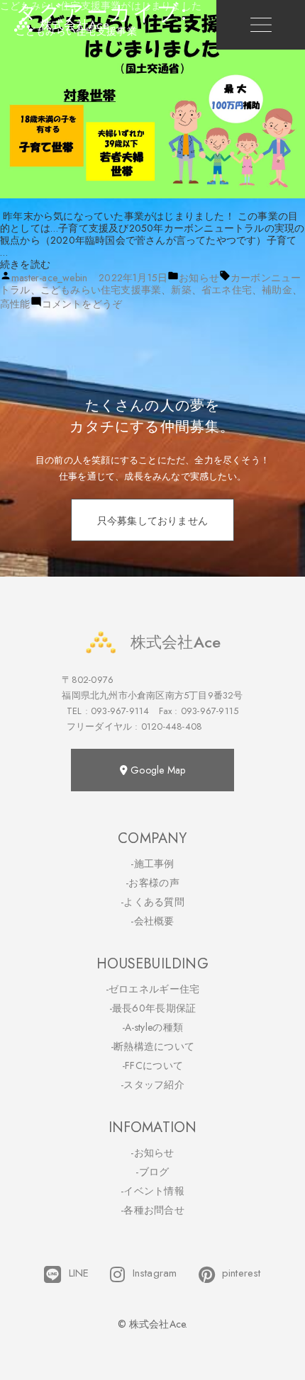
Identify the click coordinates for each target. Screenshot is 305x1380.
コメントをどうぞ (82, 304)
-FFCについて (152, 1065)
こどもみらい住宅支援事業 (100, 290)
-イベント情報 (152, 1191)
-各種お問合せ (152, 1210)
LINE (79, 1273)
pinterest (241, 1273)
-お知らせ (152, 1153)
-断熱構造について (153, 1046)
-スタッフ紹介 (152, 1085)
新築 (181, 290)
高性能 (15, 304)
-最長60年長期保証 (152, 1008)
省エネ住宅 (226, 290)
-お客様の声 (152, 883)
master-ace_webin (49, 278)
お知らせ (199, 278)
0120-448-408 (171, 726)
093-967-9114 (120, 711)
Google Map (156, 770)
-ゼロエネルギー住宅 (153, 989)
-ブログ (152, 1172)
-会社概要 (152, 921)
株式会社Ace (176, 641)
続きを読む (25, 264)
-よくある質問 (152, 902)
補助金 (277, 290)
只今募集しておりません (152, 521)
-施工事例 (152, 863)
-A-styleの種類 (152, 1027)
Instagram (155, 1273)
